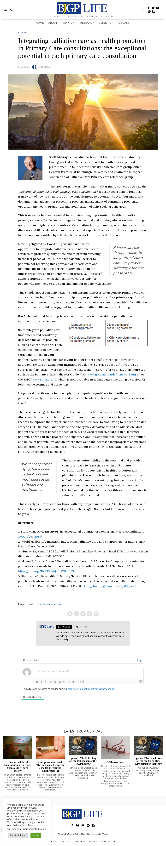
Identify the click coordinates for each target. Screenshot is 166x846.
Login (140, 660)
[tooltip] (149, 8)
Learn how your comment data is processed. (90, 688)
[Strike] (50, 682)
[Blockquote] (64, 682)
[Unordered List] (60, 682)
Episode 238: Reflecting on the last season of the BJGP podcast (83, 761)
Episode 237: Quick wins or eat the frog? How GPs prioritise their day (148, 761)
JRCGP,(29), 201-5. (30, 536)
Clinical (23, 32)
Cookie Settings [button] (18, 835)
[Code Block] (69, 682)
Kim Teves (43, 604)
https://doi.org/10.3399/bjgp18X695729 (46, 571)
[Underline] (46, 682)
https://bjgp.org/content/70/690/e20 (109, 586)
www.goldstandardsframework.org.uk (114, 374)
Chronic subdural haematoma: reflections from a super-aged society (17, 766)
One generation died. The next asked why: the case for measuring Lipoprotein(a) (50, 766)
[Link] (73, 682)
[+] (82, 681)
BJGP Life (46, 67)
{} (78, 681)
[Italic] (41, 682)
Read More (28, 825)
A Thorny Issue (116, 762)
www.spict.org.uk (45, 379)
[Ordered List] (55, 682)
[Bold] (37, 682)
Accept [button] (35, 835)
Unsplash (57, 604)
